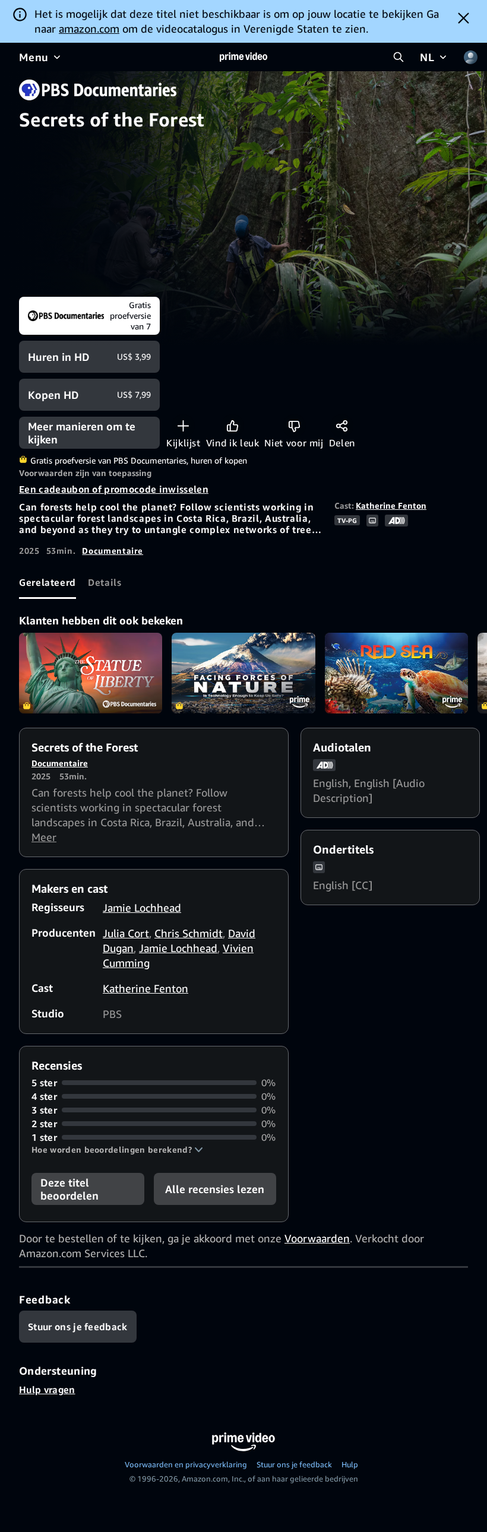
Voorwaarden (317, 1238)
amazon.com (89, 28)
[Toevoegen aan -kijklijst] (183, 425)
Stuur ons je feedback (294, 1464)
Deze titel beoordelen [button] (69, 1189)
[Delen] (341, 425)
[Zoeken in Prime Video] (398, 57)
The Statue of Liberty (90, 673)
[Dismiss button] (463, 18)
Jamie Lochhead (142, 907)
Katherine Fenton (391, 505)
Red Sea (396, 673)
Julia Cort (126, 933)
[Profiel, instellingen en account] (470, 57)
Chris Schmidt (188, 933)
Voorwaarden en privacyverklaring (186, 1464)
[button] (117, 1150)
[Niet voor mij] (294, 425)
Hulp (349, 1464)
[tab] (47, 583)
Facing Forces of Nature (243, 673)
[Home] (243, 57)
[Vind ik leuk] (232, 425)
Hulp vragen (47, 1389)
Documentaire (112, 550)
